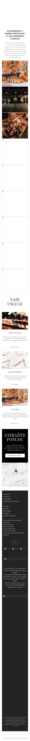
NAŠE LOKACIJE (15, 333)
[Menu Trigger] (25, 5)
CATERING (15, 409)
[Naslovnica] (7, 5)
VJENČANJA (7, 499)
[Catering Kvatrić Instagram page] (17, 542)
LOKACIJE (6, 496)
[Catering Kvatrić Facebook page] (13, 542)
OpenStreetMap (25, 485)
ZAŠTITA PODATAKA (9, 516)
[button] (16, 471)
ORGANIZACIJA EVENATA (11, 501)
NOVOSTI (6, 508)
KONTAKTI (6, 513)
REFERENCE (7, 511)
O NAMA (6, 506)
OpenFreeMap (8, 485)
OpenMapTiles (15, 485)
